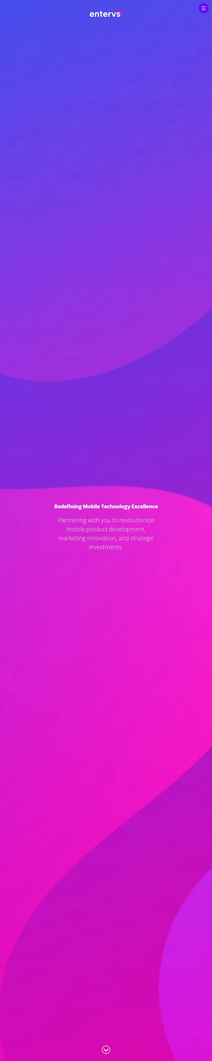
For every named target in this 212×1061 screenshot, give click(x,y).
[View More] (106, 1049)
